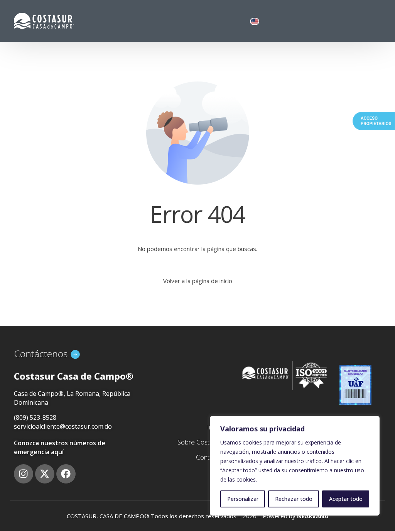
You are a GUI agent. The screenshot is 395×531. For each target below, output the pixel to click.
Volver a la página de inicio (197, 281)
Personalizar (242, 498)
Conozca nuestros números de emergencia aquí (59, 447)
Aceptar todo (346, 498)
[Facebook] (66, 473)
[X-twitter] (44, 473)
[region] (295, 466)
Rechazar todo (293, 498)
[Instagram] (23, 473)
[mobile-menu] (373, 21)
